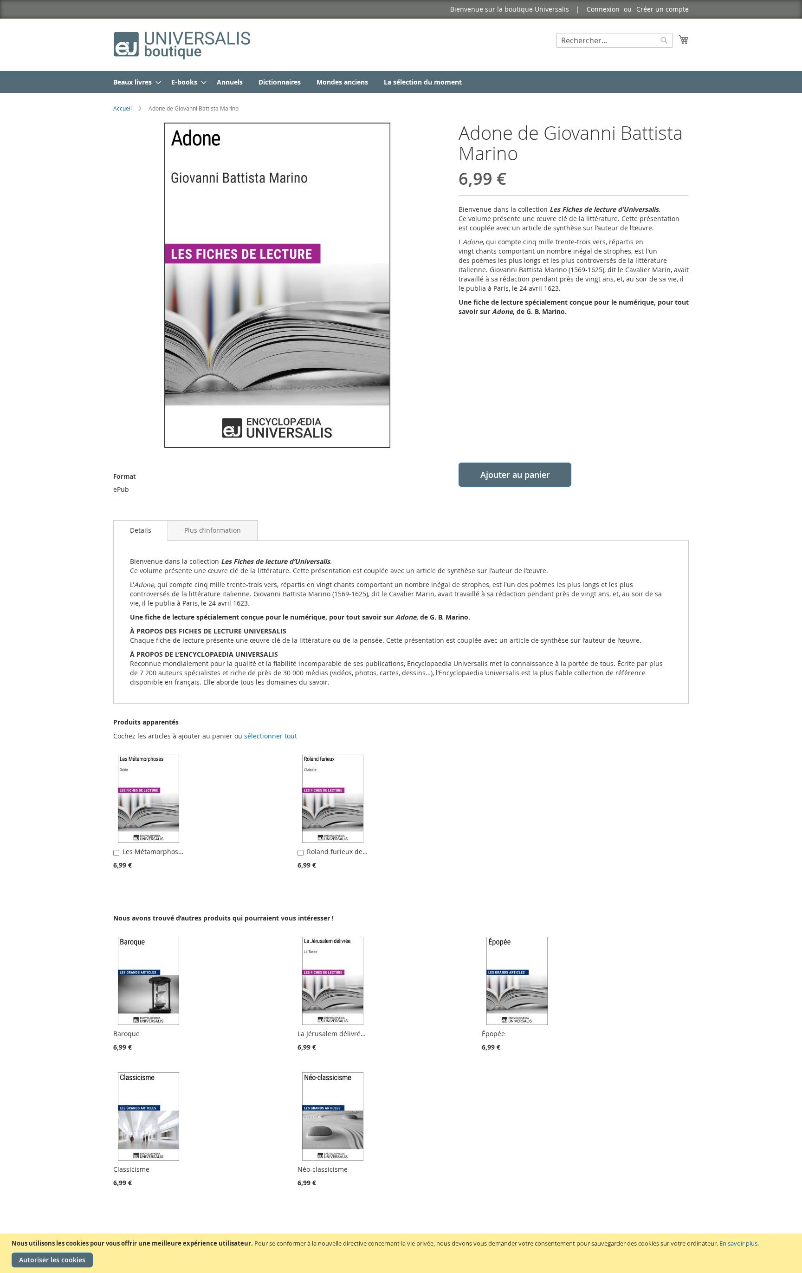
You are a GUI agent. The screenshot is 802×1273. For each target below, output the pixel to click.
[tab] (140, 530)
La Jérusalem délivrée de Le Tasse (350, 1033)
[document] (402, 1253)
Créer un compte (662, 9)
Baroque (126, 1033)
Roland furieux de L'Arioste (348, 851)
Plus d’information (212, 530)
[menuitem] (134, 82)
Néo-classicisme (323, 1169)
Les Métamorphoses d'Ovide (167, 851)
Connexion (603, 9)
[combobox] (614, 40)
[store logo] (182, 44)
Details (140, 530)
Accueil (122, 108)
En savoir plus (738, 1243)
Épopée (493, 1033)
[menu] (401, 82)
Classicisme (131, 1169)
